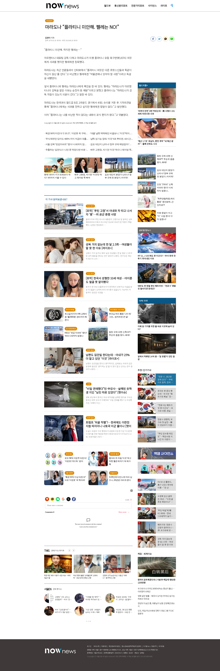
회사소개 (96, 646)
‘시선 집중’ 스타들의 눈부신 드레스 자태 (92, 610)
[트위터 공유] (159, 40)
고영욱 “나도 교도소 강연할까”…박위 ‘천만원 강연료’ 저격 (63, 599)
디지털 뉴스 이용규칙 (150, 646)
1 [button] (86, 621)
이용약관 (104, 646)
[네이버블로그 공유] (171, 40)
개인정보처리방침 (114, 646)
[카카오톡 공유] (165, 40)
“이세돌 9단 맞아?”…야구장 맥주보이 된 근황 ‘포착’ (93, 599)
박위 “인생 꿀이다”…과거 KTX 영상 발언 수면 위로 (63, 612)
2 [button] (88, 621)
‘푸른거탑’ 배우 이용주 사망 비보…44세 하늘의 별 (57, 576)
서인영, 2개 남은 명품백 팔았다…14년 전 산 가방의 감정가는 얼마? (124, 612)
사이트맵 (161, 646)
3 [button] (90, 621)
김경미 (47, 37)
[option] (57, 568)
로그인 (89, 646)
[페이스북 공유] (153, 40)
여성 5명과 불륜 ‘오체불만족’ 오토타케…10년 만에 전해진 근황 (85, 576)
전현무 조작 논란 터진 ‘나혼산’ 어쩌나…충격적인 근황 (115, 576)
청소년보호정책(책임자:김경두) (131, 646)
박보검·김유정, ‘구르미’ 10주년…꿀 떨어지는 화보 (124, 599)
